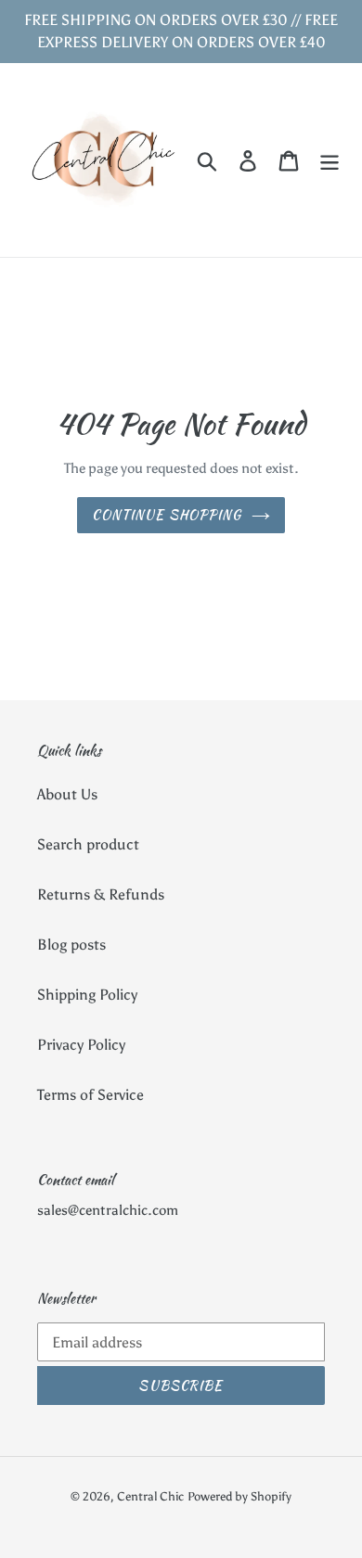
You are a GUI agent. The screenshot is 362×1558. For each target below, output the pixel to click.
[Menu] (329, 160)
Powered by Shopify (239, 1496)
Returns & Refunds (100, 894)
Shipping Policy (87, 994)
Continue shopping (166, 514)
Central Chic (150, 1496)
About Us (67, 794)
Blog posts (71, 944)
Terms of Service (90, 1095)
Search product (88, 844)
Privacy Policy (81, 1045)
